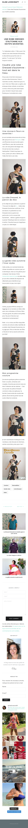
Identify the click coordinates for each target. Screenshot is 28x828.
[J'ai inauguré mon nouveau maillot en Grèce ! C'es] (14, 794)
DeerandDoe (15, 485)
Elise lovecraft (10, 2)
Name (4, 686)
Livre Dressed (17, 489)
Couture (6, 485)
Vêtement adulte (14, 36)
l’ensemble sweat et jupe (9, 276)
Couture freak (11, 7)
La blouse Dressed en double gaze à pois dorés (14, 532)
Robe (5, 492)
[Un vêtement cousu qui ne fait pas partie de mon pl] (14, 724)
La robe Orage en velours (14, 555)
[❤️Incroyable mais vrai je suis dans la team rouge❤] (14, 747)
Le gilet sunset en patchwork (14, 577)
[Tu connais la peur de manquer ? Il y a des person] (14, 771)
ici (16, 206)
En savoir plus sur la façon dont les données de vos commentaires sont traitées (13, 628)
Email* (4, 693)
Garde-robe (7, 489)
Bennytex (18, 140)
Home (4, 7)
